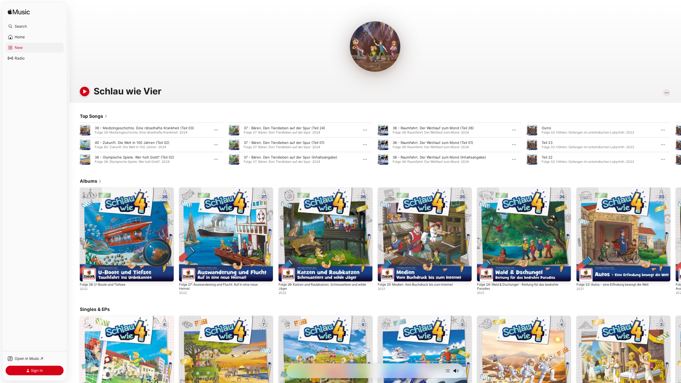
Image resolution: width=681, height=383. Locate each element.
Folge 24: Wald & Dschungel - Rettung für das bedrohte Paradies (523, 192)
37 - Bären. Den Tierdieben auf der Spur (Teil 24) (284, 128)
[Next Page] (675, 145)
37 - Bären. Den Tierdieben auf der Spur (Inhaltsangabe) (290, 157)
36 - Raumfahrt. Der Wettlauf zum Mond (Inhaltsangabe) (439, 157)
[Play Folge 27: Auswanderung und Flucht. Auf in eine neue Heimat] (186, 275)
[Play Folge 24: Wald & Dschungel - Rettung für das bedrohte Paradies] (484, 275)
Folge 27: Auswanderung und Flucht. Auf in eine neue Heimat (224, 192)
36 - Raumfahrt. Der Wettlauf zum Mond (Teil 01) (433, 142)
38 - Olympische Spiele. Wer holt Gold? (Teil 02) (134, 157)
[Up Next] (448, 370)
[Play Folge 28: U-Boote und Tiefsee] (86, 275)
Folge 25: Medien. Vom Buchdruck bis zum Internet (420, 190)
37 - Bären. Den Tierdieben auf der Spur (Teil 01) (284, 142)
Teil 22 (547, 157)
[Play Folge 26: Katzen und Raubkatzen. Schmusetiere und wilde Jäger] (285, 275)
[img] (19, 12)
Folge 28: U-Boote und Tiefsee (105, 190)
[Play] (84, 91)
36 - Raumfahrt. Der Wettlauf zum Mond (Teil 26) (433, 128)
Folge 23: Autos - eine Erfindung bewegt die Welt (617, 190)
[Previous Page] (74, 145)
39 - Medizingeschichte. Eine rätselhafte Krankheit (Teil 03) (144, 128)
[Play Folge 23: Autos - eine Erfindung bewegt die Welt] (583, 275)
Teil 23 (547, 142)
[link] (93, 116)
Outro (546, 128)
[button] (34, 26)
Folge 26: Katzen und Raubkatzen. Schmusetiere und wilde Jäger (323, 192)
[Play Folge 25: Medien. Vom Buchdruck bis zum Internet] (384, 275)
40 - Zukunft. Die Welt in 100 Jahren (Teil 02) (132, 142)
